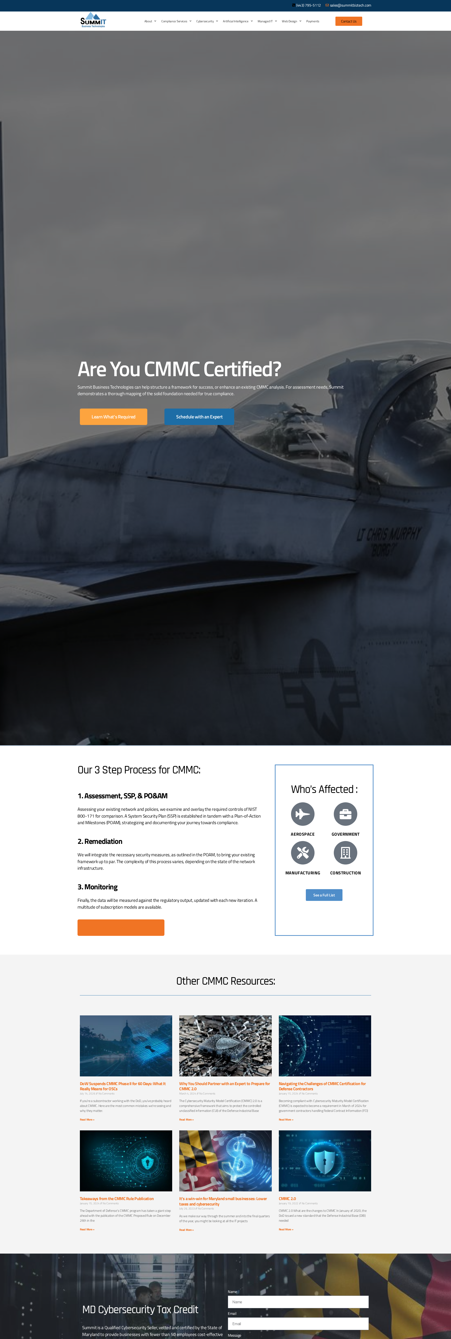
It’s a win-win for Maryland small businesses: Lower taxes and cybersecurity (223, 1201)
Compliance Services (174, 21)
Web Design (289, 21)
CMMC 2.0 (287, 1198)
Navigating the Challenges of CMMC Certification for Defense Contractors (322, 1086)
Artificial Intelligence (235, 21)
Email (232, 1313)
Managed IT (265, 21)
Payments (312, 21)
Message (234, 1335)
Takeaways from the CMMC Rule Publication (117, 1198)
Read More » (87, 1119)
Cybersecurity (205, 21)
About (148, 21)
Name (232, 1291)
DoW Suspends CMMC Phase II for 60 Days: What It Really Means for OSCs (123, 1086)
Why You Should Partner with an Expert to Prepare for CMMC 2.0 (224, 1086)
